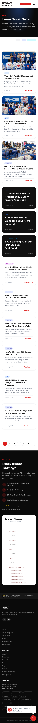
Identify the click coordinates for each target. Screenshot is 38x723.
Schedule (5, 660)
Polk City (14, 696)
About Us (5, 654)
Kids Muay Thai (7, 641)
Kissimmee (6, 703)
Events (4, 663)
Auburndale (24, 703)
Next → (30, 444)
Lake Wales (7, 709)
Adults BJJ (5, 630)
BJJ (24, 40)
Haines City (7, 699)
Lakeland (6, 706)
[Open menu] (34, 4)
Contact (4, 669)
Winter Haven (25, 699)
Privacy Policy (6, 675)
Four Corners (28, 692)
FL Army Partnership (8, 672)
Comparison (32, 40)
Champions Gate (16, 692)
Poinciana (23, 696)
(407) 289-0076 (15, 509)
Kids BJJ (5, 638)
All (18, 40)
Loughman (6, 696)
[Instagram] (9, 619)
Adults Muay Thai (7, 633)
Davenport (6, 692)
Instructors (5, 657)
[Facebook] (4, 619)
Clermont (15, 703)
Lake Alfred (16, 699)
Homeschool (6, 644)
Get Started (25, 4)
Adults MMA (6, 635)
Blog (3, 666)
